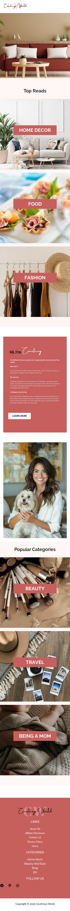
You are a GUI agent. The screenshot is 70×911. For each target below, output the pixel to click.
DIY (35, 872)
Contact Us (35, 837)
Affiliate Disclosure (35, 833)
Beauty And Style (35, 863)
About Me (35, 829)
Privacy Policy (35, 842)
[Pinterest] (10, 887)
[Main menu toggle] (62, 6)
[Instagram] (18, 887)
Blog (35, 868)
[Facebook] (2, 887)
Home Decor (35, 859)
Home (35, 846)
